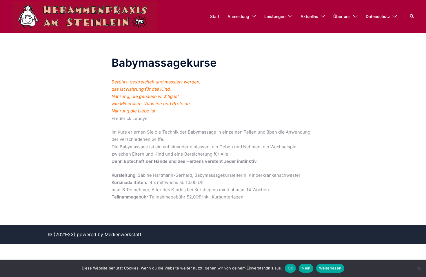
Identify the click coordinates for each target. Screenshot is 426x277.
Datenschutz (378, 16)
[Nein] (419, 268)
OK (290, 268)
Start (214, 16)
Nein (306, 268)
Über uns (342, 16)
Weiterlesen (330, 268)
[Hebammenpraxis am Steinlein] (84, 16)
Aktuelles (309, 16)
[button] (412, 16)
